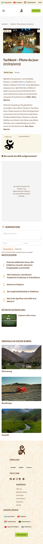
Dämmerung (7, 371)
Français (29, 467)
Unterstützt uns (36, 10)
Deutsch (13, 467)
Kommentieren (8, 249)
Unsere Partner (20, 498)
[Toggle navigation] (3, 10)
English (21, 467)
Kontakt (18, 505)
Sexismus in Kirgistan (15, 285)
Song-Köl (5, 435)
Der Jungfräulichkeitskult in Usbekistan (23, 292)
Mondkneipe (7, 403)
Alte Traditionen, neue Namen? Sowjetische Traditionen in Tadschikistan (23, 276)
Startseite (5, 24)
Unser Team (20, 495)
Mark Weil (21, 85)
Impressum (19, 502)
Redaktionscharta (21, 492)
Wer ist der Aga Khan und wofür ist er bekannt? (21, 300)
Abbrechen (18, 249)
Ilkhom (21, 82)
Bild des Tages (7, 31)
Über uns (19, 489)
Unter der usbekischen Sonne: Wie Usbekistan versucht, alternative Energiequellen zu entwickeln (20, 265)
